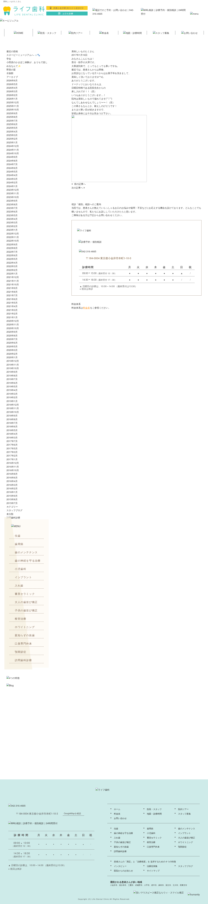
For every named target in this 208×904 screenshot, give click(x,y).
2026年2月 (12, 95)
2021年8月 (12, 291)
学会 (8, 58)
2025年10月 (12, 109)
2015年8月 (12, 499)
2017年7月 (12, 441)
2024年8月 (12, 160)
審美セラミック (25, 594)
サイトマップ (153, 870)
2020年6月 (12, 342)
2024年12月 (12, 146)
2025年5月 (12, 127)
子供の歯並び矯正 (26, 610)
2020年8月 (12, 335)
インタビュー (120, 866)
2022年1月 (12, 273)
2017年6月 (12, 444)
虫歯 (17, 535)
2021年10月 (12, 284)
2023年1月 (12, 229)
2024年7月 (12, 164)
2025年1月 (12, 142)
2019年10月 (12, 368)
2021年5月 (12, 302)
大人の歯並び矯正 (26, 602)
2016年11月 (12, 466)
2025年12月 (12, 102)
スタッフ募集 (184, 813)
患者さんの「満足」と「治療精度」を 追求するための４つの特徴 (145, 861)
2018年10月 (12, 412)
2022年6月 (12, 255)
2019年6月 (12, 382)
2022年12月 (12, 233)
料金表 (86, 307)
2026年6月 (12, 80)
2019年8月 (12, 375)
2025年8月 (12, 116)
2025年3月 (12, 135)
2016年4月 (12, 481)
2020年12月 (12, 320)
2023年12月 (12, 189)
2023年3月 (12, 222)
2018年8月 (12, 419)
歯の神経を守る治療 (27, 560)
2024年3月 (12, 178)
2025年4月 (12, 131)
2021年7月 (12, 295)
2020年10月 (12, 328)
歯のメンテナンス (26, 552)
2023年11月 (12, 193)
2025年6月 (12, 124)
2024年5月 (12, 171)
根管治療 (20, 618)
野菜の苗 (11, 69)
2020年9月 (12, 331)
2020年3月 (12, 350)
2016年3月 (12, 484)
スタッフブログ (14, 510)
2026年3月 (12, 91)
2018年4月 (12, 433)
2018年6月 (12, 426)
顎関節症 (20, 652)
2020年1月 (12, 357)
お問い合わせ (120, 818)
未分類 (9, 514)
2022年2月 (12, 270)
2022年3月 (12, 266)
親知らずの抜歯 (25, 635)
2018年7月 (12, 422)
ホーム (117, 809)
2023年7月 (12, 208)
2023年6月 (12, 211)
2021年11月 (12, 280)
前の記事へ (80, 183)
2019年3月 (12, 393)
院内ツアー (183, 809)
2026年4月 (12, 87)
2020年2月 (12, 353)
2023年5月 (12, 215)
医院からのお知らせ (123, 870)
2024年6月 (12, 168)
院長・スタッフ (154, 809)
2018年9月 (12, 415)
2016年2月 (12, 488)
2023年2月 (12, 226)
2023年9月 (12, 200)
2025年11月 (12, 106)
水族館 (9, 73)
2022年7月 (12, 251)
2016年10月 (12, 470)
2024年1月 (12, 186)
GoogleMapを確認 (72, 813)
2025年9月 (12, 113)
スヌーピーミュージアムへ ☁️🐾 (23, 54)
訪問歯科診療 (23, 660)
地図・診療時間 (154, 813)
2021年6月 (12, 299)
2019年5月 (12, 386)
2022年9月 (12, 244)
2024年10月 (12, 153)
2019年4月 (12, 390)
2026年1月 (12, 98)
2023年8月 (12, 204)
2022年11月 (12, 237)
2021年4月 (12, 306)
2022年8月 (12, 248)
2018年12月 (12, 404)
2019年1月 (12, 401)
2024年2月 (12, 182)
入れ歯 (19, 585)
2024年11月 (12, 149)
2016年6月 (12, 477)
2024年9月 (12, 156)
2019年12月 (12, 360)
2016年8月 (12, 473)
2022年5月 (12, 258)
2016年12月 (12, 462)
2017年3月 (12, 452)
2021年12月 (12, 277)
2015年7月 (12, 503)
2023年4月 (12, 218)
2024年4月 (12, 175)
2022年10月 (12, 240)
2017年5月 (12, 448)
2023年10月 (12, 197)
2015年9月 (12, 495)
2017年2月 (12, 455)
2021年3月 (12, 310)
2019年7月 (12, 379)
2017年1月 (12, 459)
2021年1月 (12, 317)
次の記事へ (78, 187)
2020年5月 (12, 346)
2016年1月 (12, 492)
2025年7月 (12, 120)
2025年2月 (12, 138)
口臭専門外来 (23, 643)
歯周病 (19, 544)
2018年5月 (12, 430)
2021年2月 (12, 313)
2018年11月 (12, 408)
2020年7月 (12, 339)
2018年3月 (12, 437)
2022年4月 (12, 262)
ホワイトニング (25, 627)
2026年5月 (12, 84)
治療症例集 (152, 866)
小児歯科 (20, 569)
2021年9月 (12, 288)
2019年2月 (12, 397)
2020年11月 (12, 324)
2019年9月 (12, 371)
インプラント (23, 577)
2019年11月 (12, 364)
